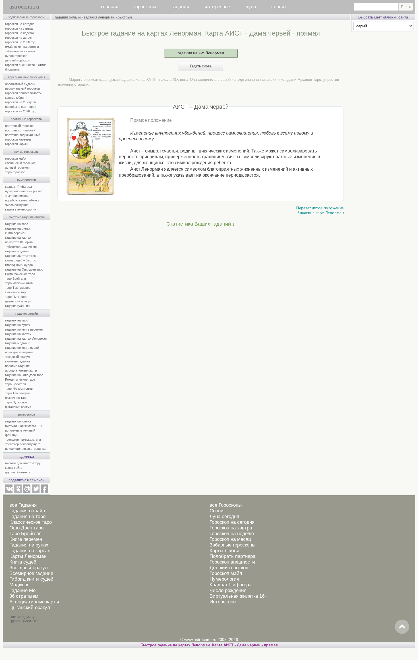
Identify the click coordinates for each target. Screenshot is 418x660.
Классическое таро (30, 522)
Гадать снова (201, 66)
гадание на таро (16, 224)
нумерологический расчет (24, 191)
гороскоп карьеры (18, 139)
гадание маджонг (17, 251)
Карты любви (224, 550)
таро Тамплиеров (17, 287)
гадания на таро (16, 320)
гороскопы (145, 6)
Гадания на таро (27, 516)
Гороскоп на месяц (230, 539)
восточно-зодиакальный (22, 135)
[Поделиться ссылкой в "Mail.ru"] (26, 492)
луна (250, 6)
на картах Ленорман (19, 242)
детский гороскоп (17, 60)
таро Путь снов (16, 296)
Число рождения (228, 590)
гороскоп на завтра (19, 28)
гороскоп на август (18, 37)
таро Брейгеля (15, 278)
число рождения (16, 205)
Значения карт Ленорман (320, 213)
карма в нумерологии (20, 209)
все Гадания (23, 505)
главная (109, 6)
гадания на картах (18, 334)
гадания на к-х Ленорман (200, 53)
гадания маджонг (17, 343)
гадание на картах (18, 237)
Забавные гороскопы (232, 545)
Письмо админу (21, 617)
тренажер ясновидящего (22, 444)
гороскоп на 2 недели (20, 102)
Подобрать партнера (232, 556)
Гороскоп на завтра (231, 528)
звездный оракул (17, 356)
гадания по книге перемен (24, 329)
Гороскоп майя (226, 573)
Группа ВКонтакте (24, 621)
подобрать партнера (21, 106)
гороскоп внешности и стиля (25, 65)
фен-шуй (11, 435)
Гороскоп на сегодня (232, 522)
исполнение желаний (20, 430)
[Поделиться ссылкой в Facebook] (44, 492)
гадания (180, 6)
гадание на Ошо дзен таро (24, 269)
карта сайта (13, 467)
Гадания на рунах (28, 545)
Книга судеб (22, 562)
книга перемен (15, 233)
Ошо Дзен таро (26, 528)
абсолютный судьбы (20, 84)
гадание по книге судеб (22, 347)
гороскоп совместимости (23, 93)
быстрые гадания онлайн (27, 217)
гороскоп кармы (16, 144)
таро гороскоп (15, 172)
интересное (217, 6)
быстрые (125, 17)
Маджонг (19, 584)
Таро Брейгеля (25, 533)
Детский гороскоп (229, 567)
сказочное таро (16, 292)
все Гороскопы (226, 505)
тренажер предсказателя (23, 439)
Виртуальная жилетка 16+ (238, 596)
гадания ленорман (99, 17)
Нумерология (224, 579)
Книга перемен (25, 539)
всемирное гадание (19, 352)
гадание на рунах (17, 228)
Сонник (217, 510)
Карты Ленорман (27, 556)
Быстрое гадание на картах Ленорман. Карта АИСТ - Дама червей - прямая (209, 645)
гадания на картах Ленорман (26, 338)
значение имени (16, 195)
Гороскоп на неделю (232, 533)
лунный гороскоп (17, 167)
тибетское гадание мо (21, 246)
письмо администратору (23, 463)
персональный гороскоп (22, 88)
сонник (278, 6)
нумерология (26, 180)
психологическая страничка (25, 448)
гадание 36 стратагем (20, 255)
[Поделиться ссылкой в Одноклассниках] (17, 492)
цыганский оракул (18, 301)
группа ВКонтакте (17, 472)
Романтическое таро (20, 274)
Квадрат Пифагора (230, 584)
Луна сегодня (224, 516)
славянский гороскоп (20, 163)
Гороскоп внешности (232, 562)
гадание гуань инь (18, 306)
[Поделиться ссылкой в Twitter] (35, 492)
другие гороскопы (26, 151)
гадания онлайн (26, 313)
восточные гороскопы (26, 119)
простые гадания (17, 366)
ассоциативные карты (21, 370)
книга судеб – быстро (20, 260)
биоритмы (12, 69)
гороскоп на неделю (19, 33)
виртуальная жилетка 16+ (23, 426)
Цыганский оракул (29, 607)
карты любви (16, 97)
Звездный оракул (28, 567)
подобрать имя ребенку (22, 200)
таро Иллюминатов (19, 283)
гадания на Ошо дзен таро (24, 375)
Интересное (223, 602)
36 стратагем (23, 596)
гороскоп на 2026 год (20, 42)
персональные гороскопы (26, 77)
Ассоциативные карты (34, 602)
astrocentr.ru (24, 6)
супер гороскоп (16, 55)
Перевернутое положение (320, 208)
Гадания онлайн (27, 510)
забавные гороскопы (20, 51)
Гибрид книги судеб (31, 579)
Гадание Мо (22, 590)
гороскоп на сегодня (19, 24)
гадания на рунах (17, 325)
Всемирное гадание (31, 573)
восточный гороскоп (19, 125)
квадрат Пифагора (18, 186)
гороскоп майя (15, 158)
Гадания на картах (29, 550)
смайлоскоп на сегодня (22, 46)
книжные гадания (17, 361)
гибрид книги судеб (19, 265)
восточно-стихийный (20, 130)
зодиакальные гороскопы (26, 17)
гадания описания (18, 421)
